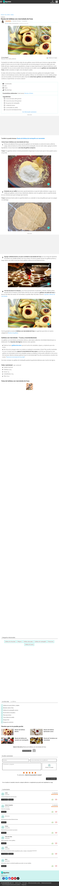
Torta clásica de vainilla (8, 717)
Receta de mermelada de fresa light (15, 357)
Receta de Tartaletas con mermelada (50, 739)
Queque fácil (6, 720)
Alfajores (19, 642)
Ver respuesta (4, 799)
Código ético (24, 884)
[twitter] (6, 878)
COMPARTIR (52, 2)
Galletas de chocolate (10, 642)
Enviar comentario (51, 779)
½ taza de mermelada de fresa (13, 110)
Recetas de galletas (13, 333)
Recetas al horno (28, 93)
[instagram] (9, 878)
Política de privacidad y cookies (34, 882)
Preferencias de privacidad (46, 882)
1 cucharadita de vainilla (11, 108)
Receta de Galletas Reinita (20, 730)
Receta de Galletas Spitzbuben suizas (49, 730)
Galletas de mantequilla (40, 642)
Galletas (12, 15)
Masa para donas (7, 715)
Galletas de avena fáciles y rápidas (11, 705)
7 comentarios (24, 21)
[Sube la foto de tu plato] (34, 750)
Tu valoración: (20, 775)
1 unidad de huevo (10, 105)
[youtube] (12, 878)
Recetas (2, 15)
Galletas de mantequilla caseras (10, 710)
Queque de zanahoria (8, 722)
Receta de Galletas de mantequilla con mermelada (31, 138)
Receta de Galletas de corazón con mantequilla (21, 739)
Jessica (8, 23)
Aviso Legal (24, 882)
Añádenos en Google (52, 58)
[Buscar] (57, 2)
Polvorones (50, 642)
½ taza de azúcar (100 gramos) (13, 101)
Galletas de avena (29, 645)
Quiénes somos (18, 882)
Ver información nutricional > (29, 112)
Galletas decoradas (28, 642)
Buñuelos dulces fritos (8, 708)
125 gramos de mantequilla (12, 103)
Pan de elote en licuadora (9, 713)
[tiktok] (18, 878)
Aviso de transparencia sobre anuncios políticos (11, 884)
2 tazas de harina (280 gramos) (13, 99)
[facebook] (3, 878)
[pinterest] (15, 878)
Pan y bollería (7, 15)
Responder (11, 799)
